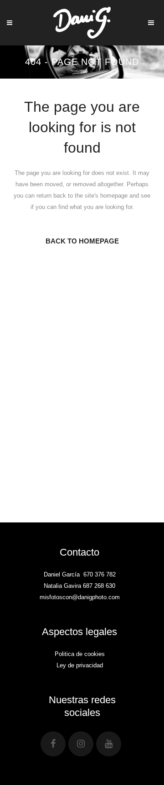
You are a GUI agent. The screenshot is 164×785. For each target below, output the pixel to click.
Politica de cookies (80, 654)
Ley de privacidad (79, 665)
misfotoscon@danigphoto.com (80, 597)
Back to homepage (82, 241)
